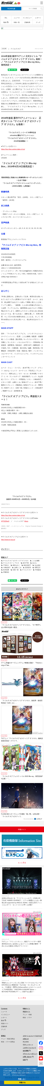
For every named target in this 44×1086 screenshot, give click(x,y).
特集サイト (4, 1023)
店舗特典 (27, 22)
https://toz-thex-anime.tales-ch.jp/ (13, 149)
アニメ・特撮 (27, 1014)
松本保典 (6, 570)
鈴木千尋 (26, 563)
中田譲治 (38, 570)
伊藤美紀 (6, 572)
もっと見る (22, 863)
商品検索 (10, 8)
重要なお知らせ (28, 1045)
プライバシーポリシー (30, 1054)
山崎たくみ (17, 567)
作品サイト (26, 1011)
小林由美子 (6, 567)
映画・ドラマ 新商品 (8, 1042)
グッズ (38, 22)
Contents (4, 1008)
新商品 (3, 1036)
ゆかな (34, 563)
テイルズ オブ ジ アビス (11, 563)
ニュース (17, 18)
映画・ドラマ (27, 1017)
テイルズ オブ (26, 570)
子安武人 (6, 565)
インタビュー (27, 18)
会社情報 (26, 1051)
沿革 (24, 1060)
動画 (4, 22)
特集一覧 (17, 22)
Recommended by (29, 819)
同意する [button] (22, 1082)
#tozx (26, 521)
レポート (38, 18)
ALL (6, 18)
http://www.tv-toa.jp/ (8, 539)
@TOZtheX (5, 521)
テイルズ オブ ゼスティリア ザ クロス (15, 561)
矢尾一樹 (16, 570)
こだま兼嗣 (35, 561)
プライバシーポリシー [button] (18, 1075)
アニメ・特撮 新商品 (8, 1039)
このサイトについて (29, 1048)
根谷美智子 (27, 565)
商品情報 (26, 1042)
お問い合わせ (27, 1057)
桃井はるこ (16, 565)
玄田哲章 (28, 567)
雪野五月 (37, 567)
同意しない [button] (22, 1079)
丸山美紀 (37, 565)
